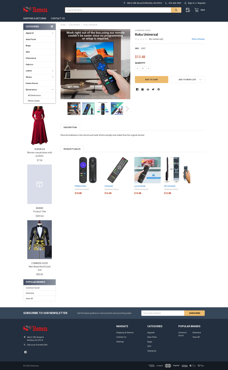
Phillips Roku (80, 186)
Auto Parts (31, 39)
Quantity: (140, 63)
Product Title (39, 211)
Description (70, 127)
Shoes (29, 77)
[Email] (142, 89)
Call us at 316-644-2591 (37, 345)
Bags (28, 45)
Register (202, 3)
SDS (28, 52)
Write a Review (198, 39)
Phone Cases (34, 101)
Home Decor (32, 83)
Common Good (33, 288)
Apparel (30, 33)
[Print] (148, 89)
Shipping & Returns (34, 18)
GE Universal (169, 186)
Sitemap (120, 342)
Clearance (31, 58)
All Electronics (34, 95)
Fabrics (29, 64)
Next (127, 108)
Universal (109, 186)
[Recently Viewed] (188, 10)
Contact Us (58, 18)
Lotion (29, 71)
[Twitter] (153, 89)
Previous (63, 108)
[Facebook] (137, 89)
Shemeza (30, 293)
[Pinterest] (158, 89)
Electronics (31, 89)
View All (29, 298)
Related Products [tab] (72, 149)
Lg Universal (139, 186)
